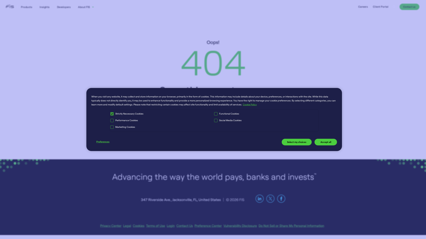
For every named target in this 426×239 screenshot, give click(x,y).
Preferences (102, 141)
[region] (214, 119)
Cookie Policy (250, 104)
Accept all (325, 142)
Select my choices (296, 142)
